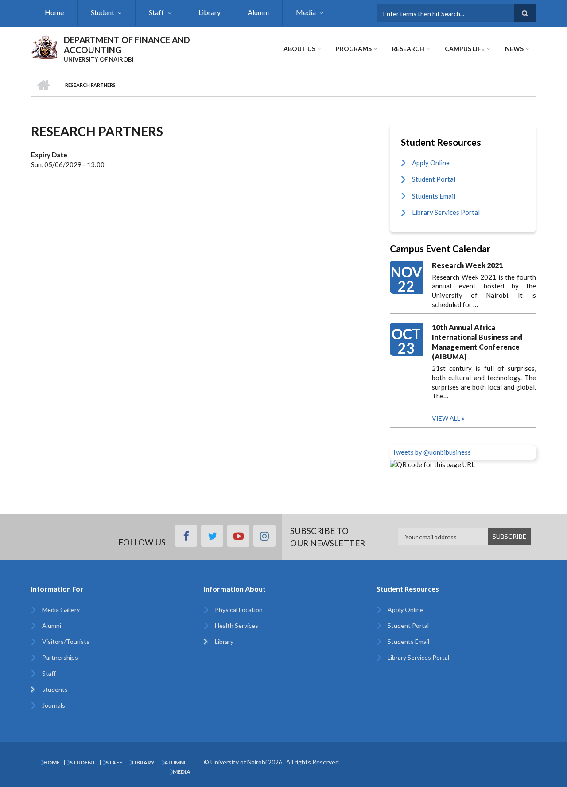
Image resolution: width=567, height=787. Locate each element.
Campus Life (465, 48)
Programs (354, 48)
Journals (53, 705)
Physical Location (239, 609)
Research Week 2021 (467, 265)
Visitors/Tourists (65, 641)
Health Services (236, 625)
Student (102, 12)
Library (209, 12)
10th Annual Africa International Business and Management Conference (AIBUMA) (477, 342)
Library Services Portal (446, 212)
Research (408, 48)
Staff (156, 12)
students (55, 689)
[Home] (44, 46)
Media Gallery (61, 609)
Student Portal (433, 179)
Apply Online (431, 163)
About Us (299, 48)
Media (306, 12)
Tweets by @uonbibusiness (431, 452)
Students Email (433, 196)
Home (54, 12)
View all (446, 418)
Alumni (258, 12)
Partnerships (60, 657)
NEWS (514, 48)
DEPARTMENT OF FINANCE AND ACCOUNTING (127, 45)
